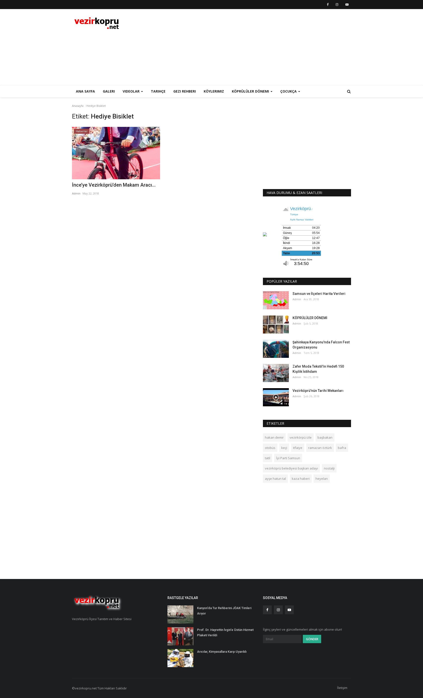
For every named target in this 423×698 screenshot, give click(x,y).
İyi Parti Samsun (288, 458)
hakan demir (274, 437)
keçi (284, 447)
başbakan (324, 437)
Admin (76, 193)
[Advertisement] (262, 47)
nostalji (329, 468)
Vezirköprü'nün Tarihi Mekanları (318, 391)
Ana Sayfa (85, 91)
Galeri (109, 91)
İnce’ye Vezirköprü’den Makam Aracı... (114, 185)
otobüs (270, 447)
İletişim (342, 688)
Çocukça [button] (289, 91)
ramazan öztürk (320, 447)
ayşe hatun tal (275, 478)
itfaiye (297, 447)
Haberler (82, 131)
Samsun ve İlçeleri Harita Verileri (319, 294)
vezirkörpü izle (301, 437)
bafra (342, 447)
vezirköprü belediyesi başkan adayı (291, 468)
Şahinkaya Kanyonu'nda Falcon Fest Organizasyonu (321, 344)
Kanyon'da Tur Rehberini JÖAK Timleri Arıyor (224, 610)
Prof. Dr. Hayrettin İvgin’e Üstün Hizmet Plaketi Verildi (225, 632)
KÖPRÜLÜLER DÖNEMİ (310, 318)
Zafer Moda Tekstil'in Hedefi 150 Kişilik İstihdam (318, 368)
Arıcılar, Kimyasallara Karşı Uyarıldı (222, 651)
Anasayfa (77, 106)
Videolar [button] (132, 91)
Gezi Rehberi (184, 91)
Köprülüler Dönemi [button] (251, 91)
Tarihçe (158, 91)
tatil (267, 458)
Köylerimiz (214, 91)
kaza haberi (301, 478)
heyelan (322, 478)
